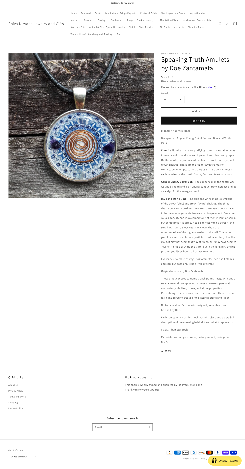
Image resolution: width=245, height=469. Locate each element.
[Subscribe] (148, 427)
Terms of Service (17, 396)
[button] (220, 23)
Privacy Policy (15, 390)
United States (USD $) (21, 456)
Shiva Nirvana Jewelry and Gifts (202, 459)
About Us (13, 384)
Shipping (165, 81)
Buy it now (198, 120)
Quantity (165, 93)
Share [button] (168, 350)
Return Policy (15, 408)
